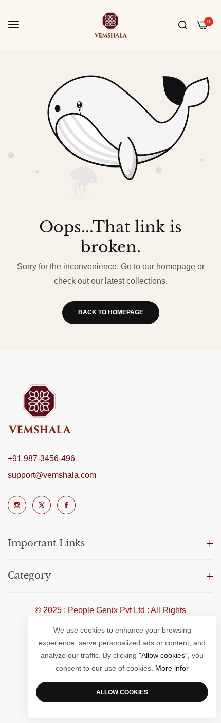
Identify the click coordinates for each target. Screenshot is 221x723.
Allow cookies (122, 692)
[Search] (182, 24)
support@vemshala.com (52, 475)
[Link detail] (17, 505)
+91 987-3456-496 (41, 458)
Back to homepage (110, 312)
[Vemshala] (110, 24)
